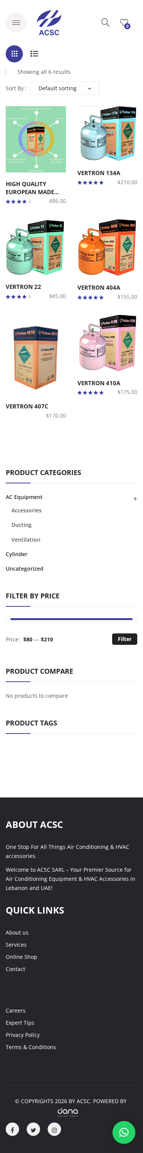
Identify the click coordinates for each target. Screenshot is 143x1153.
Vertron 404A (98, 287)
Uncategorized (24, 568)
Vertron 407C (27, 406)
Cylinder (16, 554)
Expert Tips (20, 1022)
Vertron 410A (98, 383)
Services (16, 944)
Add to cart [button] (17, 164)
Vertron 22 (23, 286)
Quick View (30, 164)
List (34, 53)
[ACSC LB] (49, 22)
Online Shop (21, 956)
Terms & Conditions (31, 1047)
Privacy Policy (23, 1034)
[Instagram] (54, 1129)
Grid (14, 53)
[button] (123, 1132)
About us (17, 932)
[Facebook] (12, 1129)
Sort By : (16, 88)
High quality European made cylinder (30, 188)
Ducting (21, 524)
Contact (15, 969)
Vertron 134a (98, 173)
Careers (16, 1010)
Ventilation (25, 539)
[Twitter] (33, 1129)
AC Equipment (24, 497)
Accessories (26, 510)
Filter (125, 639)
